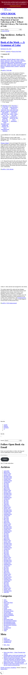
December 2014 (8, 543)
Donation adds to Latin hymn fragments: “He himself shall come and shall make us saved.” (15, 656)
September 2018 (8, 480)
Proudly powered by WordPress (8, 667)
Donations (6, 606)
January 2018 (7, 491)
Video (5, 630)
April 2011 (6, 592)
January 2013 (7, 575)
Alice (5, 599)
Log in (5, 638)
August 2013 (7, 565)
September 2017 (8, 497)
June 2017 (6, 501)
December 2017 (8, 493)
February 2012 (7, 588)
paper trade (3, 65)
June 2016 (6, 518)
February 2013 (7, 574)
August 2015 (7, 532)
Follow (5, 459)
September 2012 (8, 579)
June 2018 (6, 485)
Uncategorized (7, 627)
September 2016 (8, 514)
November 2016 (8, 511)
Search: (2, 29)
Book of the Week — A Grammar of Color (13, 43)
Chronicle (6, 604)
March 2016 (7, 522)
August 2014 (7, 549)
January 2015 (7, 542)
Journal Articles (7, 609)
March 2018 (7, 489)
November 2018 (8, 478)
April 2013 (6, 571)
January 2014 (7, 558)
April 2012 (6, 585)
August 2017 (7, 498)
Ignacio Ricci (4, 669)
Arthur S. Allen (20, 59)
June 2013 (6, 568)
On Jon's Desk (7, 612)
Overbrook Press (22, 297)
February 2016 (7, 524)
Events (5, 608)
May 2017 (6, 503)
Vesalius (6, 629)
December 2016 (8, 510)
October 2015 (7, 529)
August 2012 (7, 581)
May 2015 (6, 536)
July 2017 (6, 500)
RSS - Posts (7, 644)
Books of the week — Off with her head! (14, 662)
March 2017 (7, 505)
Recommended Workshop (10, 625)
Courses (6, 605)
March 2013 (7, 572)
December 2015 (8, 526)
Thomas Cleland (5, 143)
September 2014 (8, 547)
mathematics (4, 63)
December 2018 (8, 476)
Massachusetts (18, 62)
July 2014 (6, 550)
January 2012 (7, 589)
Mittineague (10, 63)
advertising (3, 59)
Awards (6, 601)
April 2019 (6, 471)
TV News (6, 626)
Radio (5, 618)
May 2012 (6, 584)
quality (18, 65)
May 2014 (6, 553)
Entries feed (7, 639)
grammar (12, 62)
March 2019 (7, 472)
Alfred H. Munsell (11, 59)
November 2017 (8, 494)
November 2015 (8, 528)
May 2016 (6, 519)
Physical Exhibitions (9, 615)
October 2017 (7, 496)
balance (2, 60)
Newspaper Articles (8, 611)
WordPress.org (7, 642)
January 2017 (7, 508)
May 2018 (6, 486)
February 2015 (7, 540)
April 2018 (6, 487)
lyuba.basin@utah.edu (15, 6)
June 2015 (6, 535)
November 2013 (8, 561)
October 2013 (7, 563)
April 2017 (6, 504)
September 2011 (8, 590)
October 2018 (7, 479)
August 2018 (7, 482)
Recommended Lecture (9, 622)
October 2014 (7, 546)
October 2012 (7, 578)
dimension (22, 60)
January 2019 (7, 475)
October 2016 (7, 512)
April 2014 (6, 554)
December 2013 (8, 560)
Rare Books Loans (8, 619)
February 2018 (7, 490)
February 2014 (7, 557)
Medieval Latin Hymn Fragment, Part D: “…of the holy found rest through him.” (15, 664)
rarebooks (8, 51)
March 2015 (7, 539)
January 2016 (7, 525)
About (5, 8)
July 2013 (6, 567)
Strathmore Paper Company (12, 66)
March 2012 (7, 586)
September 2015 (8, 531)
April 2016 (6, 521)
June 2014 (6, 551)
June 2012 (6, 582)
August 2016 (7, 515)
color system (16, 60)
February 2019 (7, 473)
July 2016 (6, 517)
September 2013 (8, 564)
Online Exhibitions (8, 613)
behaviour (7, 60)
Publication (6, 616)
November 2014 (8, 544)
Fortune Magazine (5, 62)
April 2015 (6, 537)
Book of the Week (16, 51)
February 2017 (7, 507)
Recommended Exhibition (10, 620)
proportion (13, 65)
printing (8, 65)
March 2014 (7, 556)
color (11, 60)
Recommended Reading (10, 623)
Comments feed (7, 640)
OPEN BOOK (8, 13)
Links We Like (7, 9)
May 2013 (6, 570)
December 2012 (8, 577)
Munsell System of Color (20, 63)
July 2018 (6, 483)
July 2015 (6, 533)
